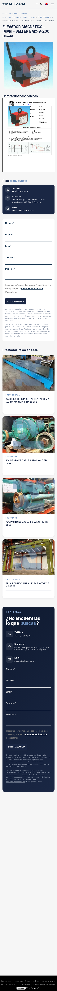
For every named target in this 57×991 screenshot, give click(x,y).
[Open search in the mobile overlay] (41, 4)
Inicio (4, 13)
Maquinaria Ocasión (18, 13)
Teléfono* (10, 257)
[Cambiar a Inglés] (46, 4)
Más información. (33, 988)
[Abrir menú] (52, 4)
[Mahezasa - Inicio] (13, 4)
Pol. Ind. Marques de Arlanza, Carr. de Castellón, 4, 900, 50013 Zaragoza (31, 648)
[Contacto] (37, 4)
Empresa (9, 234)
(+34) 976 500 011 (20, 191)
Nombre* (9, 223)
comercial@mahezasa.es (23, 210)
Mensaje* (10, 269)
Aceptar (21, 988)
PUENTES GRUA (44, 17)
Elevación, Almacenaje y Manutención (19, 17)
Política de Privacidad (32, 288)
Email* (8, 246)
